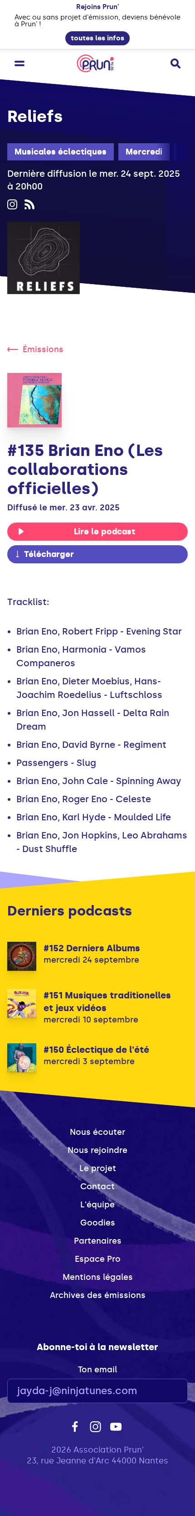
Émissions (43, 349)
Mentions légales (98, 1277)
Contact (97, 1186)
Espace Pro (98, 1259)
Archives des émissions (98, 1295)
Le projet (97, 1168)
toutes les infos (97, 38)
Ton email (97, 1370)
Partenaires (98, 1241)
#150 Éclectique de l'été (96, 1049)
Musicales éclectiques (61, 152)
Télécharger (49, 554)
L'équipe (97, 1205)
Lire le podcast (104, 532)
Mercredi (144, 152)
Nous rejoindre (97, 1150)
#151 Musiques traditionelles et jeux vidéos (107, 1001)
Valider (156, 1391)
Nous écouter (97, 1132)
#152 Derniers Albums (92, 948)
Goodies (97, 1223)
